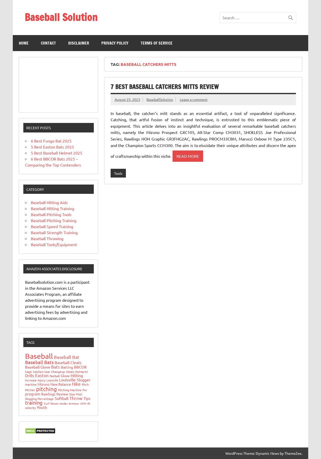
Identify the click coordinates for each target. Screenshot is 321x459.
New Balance (60, 384)
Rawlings (48, 394)
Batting (67, 367)
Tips (87, 398)
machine (31, 384)
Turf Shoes (51, 403)
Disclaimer (78, 43)
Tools (118, 173)
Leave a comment (194, 99)
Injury (41, 380)
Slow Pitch (75, 394)
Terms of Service (157, 43)
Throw (76, 398)
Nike (76, 383)
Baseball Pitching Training (53, 220)
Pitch (85, 384)
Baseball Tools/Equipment (54, 244)
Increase (31, 380)
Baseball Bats (39, 362)
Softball (61, 398)
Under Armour (69, 403)
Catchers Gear (41, 372)
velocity (30, 408)
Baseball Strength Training (54, 232)
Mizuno (43, 384)
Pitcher (30, 390)
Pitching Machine (70, 390)
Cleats (70, 372)
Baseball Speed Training (52, 226)
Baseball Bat (66, 357)
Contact (48, 43)
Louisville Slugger (75, 379)
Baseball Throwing (47, 238)
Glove (65, 375)
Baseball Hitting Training (52, 208)
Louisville (52, 380)
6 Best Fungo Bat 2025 (51, 140)
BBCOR (80, 367)
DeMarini (81, 372)
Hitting (77, 375)
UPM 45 (85, 403)
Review (62, 394)
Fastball (55, 376)
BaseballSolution (159, 99)
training (34, 402)
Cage (28, 372)
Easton (42, 375)
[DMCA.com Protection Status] (40, 432)
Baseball (39, 356)
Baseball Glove (37, 367)
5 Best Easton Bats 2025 (52, 146)
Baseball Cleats (68, 362)
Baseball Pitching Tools (51, 214)
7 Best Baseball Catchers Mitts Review (165, 86)
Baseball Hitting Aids (49, 202)
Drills (29, 375)
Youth (42, 407)
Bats (55, 366)
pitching (46, 389)
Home (24, 43)
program (32, 393)
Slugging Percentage (39, 399)
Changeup (58, 372)
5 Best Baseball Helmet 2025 (56, 152)
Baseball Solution (61, 17)
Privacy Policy (114, 43)
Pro (85, 390)
